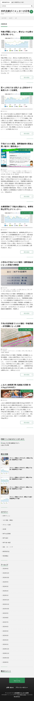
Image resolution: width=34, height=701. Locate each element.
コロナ (7, 289)
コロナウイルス (11, 170)
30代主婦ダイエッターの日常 (15, 11)
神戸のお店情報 (7, 533)
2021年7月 (5, 622)
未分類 (4, 529)
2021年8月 (5, 617)
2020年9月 (5, 662)
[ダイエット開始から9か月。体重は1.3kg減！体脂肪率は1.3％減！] (5, 500)
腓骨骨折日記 (6, 551)
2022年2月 (5, 591)
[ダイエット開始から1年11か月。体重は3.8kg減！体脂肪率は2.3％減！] (5, 461)
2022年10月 (6, 577)
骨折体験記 (5, 556)
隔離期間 (17, 174)
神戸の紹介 (5, 538)
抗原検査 (19, 172)
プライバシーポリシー (22, 687)
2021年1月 (5, 644)
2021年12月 (6, 599)
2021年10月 (6, 608)
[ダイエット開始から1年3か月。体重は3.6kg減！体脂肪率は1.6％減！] (5, 490)
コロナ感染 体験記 (26, 150)
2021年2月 (5, 640)
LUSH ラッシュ (6, 515)
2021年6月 (5, 626)
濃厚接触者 (27, 172)
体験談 (14, 172)
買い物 (12, 174)
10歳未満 (4, 350)
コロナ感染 (18, 170)
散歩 (23, 172)
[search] (32, 6)
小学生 (23, 350)
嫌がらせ (24, 289)
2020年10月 (6, 658)
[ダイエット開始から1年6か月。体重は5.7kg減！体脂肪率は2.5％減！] (5, 471)
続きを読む (27, 77)
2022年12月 (6, 573)
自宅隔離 (8, 174)
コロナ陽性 (24, 170)
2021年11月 (6, 604)
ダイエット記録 (27, 38)
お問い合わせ (10, 687)
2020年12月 (6, 649)
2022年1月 (5, 595)
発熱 (29, 350)
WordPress (17, 696)
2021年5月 (5, 631)
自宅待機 (3, 174)
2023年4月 (5, 568)
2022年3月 (5, 586)
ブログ (6, 172)
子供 (28, 289)
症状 (26, 350)
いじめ (3, 289)
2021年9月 (5, 613)
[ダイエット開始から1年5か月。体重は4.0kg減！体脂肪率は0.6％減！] (5, 481)
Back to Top (17, 680)
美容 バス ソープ (8, 547)
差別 (4, 291)
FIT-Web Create (21, 694)
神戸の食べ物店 (7, 542)
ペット (10, 172)
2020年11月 (6, 653)
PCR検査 (4, 170)
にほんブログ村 (5, 445)
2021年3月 (5, 635)
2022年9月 (5, 582)
